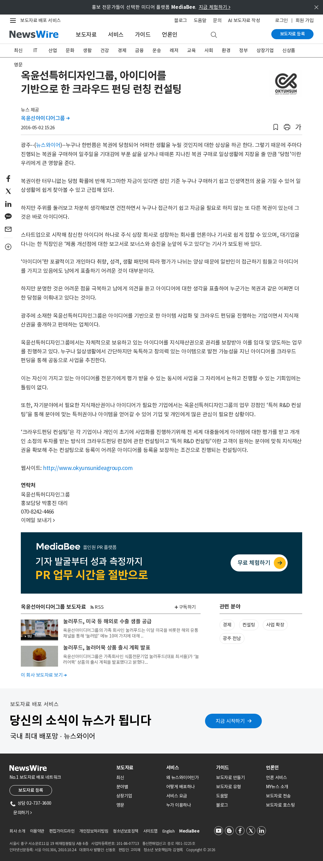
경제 (122, 50)
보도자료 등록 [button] (30, 790)
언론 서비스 (276, 777)
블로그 (180, 20)
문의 (217, 20)
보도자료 (86, 34)
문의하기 (22, 812)
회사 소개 (17, 831)
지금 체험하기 (215, 7)
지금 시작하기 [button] (230, 721)
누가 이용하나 (178, 805)
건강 (104, 50)
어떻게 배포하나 (180, 787)
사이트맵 (150, 831)
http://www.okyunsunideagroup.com (87, 468)
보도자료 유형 (228, 787)
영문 (18, 65)
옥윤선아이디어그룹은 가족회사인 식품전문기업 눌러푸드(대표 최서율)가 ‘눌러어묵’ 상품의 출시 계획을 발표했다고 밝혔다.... (131, 659)
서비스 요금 (176, 796)
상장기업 (264, 50)
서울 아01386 (45, 849)
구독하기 (187, 607)
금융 (139, 50)
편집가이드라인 (62, 831)
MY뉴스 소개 (277, 787)
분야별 (122, 787)
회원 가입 (305, 20)
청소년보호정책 (125, 831)
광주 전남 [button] (232, 638)
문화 (70, 50)
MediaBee (189, 831)
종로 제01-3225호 (181, 843)
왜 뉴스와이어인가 (182, 777)
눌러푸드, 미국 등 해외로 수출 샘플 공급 (107, 621)
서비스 (116, 34)
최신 (18, 50)
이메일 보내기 (38, 520)
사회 (208, 50)
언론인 (170, 34)
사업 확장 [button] (275, 625)
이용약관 (37, 831)
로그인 (281, 20)
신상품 (288, 50)
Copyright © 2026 (200, 849)
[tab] (139, 768)
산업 (52, 50)
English (168, 831)
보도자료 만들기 (230, 777)
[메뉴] (14, 21)
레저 (174, 50)
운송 (156, 50)
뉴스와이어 (48, 145)
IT (35, 50)
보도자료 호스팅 (280, 805)
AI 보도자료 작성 (244, 20)
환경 (226, 50)
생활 (87, 50)
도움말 (200, 20)
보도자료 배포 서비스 (40, 20)
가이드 (143, 34)
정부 (243, 50)
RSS (99, 607)
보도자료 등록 (292, 34)
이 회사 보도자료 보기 (44, 675)
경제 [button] (227, 625)
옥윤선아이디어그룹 (45, 118)
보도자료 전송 (278, 796)
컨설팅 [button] (248, 625)
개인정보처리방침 (93, 831)
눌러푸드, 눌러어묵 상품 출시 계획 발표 (106, 647)
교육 (191, 50)
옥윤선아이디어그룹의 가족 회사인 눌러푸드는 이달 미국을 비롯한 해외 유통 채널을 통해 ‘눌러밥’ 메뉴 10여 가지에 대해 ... (130, 633)
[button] (275, 127)
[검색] (214, 35)
